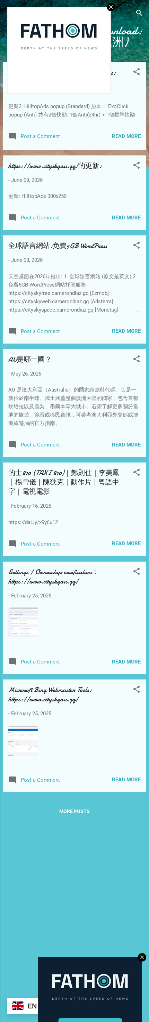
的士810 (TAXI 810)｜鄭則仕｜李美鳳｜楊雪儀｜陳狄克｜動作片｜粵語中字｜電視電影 (64, 482)
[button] (136, 72)
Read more (126, 136)
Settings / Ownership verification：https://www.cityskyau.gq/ (53, 576)
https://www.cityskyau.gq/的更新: (55, 165)
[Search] (139, 14)
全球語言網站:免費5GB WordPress (57, 245)
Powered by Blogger (78, 995)
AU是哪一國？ (30, 359)
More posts (74, 811)
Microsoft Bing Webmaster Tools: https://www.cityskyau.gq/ (50, 694)
